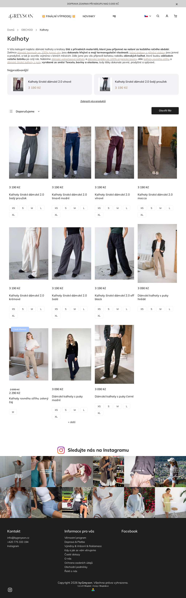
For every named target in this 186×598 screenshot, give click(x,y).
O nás (67, 558)
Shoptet (87, 586)
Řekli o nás (70, 571)
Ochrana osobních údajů (78, 562)
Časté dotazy (72, 554)
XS (13, 208)
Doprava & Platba (74, 542)
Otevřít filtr (165, 110)
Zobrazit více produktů (93, 101)
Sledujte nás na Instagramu (98, 450)
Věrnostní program (75, 537)
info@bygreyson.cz (18, 537)
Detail (41, 189)
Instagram (13, 546)
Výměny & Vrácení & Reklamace (83, 546)
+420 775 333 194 (17, 542)
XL (13, 214)
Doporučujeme (25, 111)
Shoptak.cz (104, 586)
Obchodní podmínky (75, 567)
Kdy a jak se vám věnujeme (80, 550)
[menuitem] (60, 16)
